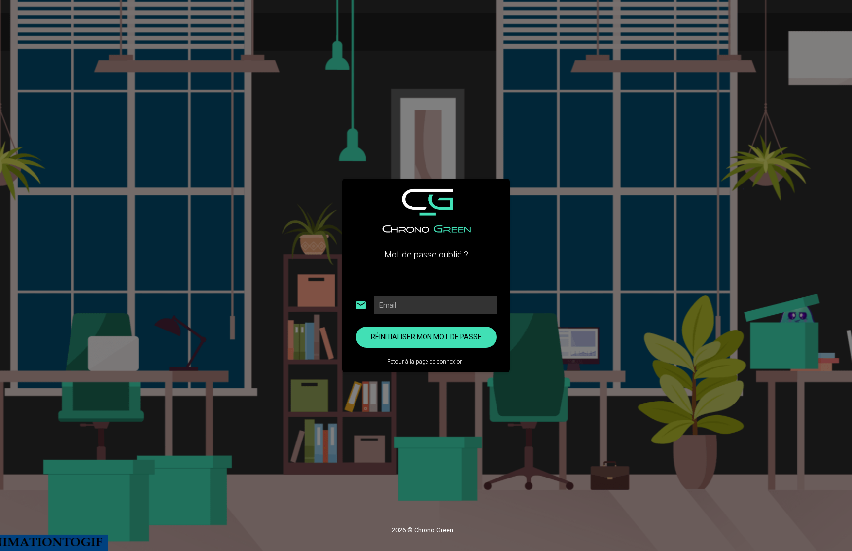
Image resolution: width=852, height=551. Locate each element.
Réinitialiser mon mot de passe (426, 337)
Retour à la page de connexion (425, 361)
